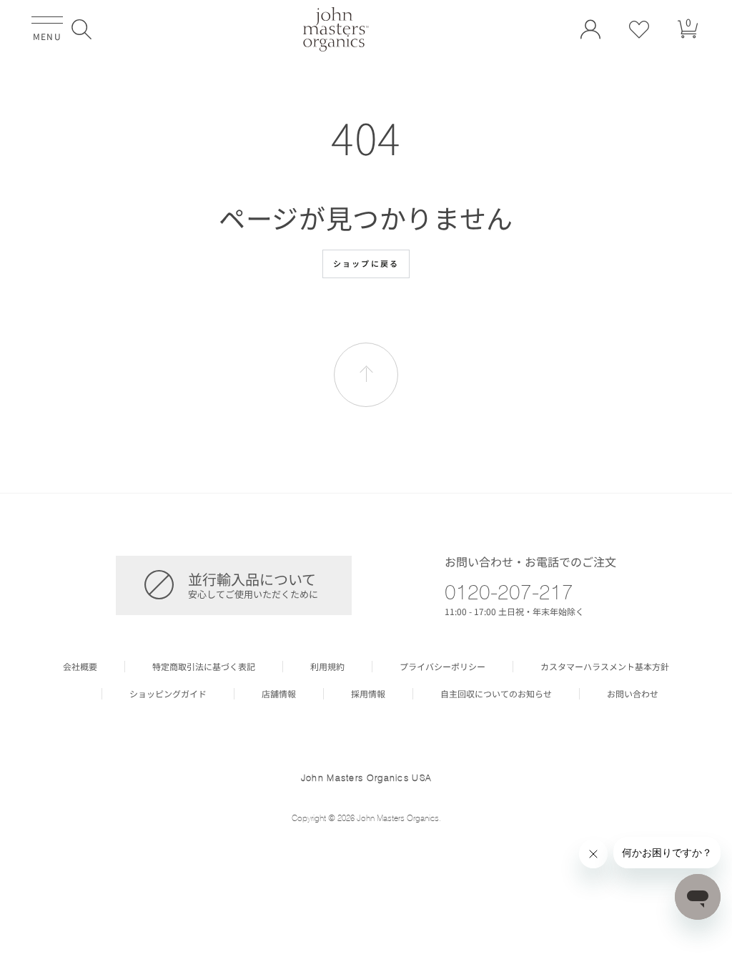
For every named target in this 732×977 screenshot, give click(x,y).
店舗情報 (279, 693)
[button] (81, 29)
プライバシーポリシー (442, 666)
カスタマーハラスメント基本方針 (604, 666)
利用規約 (327, 666)
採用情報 (368, 693)
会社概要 (80, 666)
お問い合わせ (632, 693)
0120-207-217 (509, 591)
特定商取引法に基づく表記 (203, 666)
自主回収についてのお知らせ (496, 693)
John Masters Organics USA (366, 777)
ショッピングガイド (168, 693)
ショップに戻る (366, 263)
